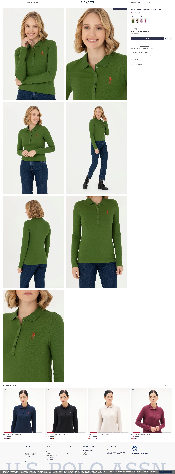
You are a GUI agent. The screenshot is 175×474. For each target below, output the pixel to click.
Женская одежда (38, 6)
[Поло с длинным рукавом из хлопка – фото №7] (33, 381)
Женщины (30, 2)
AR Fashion (135, 461)
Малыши (69, 455)
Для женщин (31, 6)
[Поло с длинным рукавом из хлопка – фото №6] (96, 287)
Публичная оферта (29, 456)
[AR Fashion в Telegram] (84, 457)
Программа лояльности (51, 455)
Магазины (27, 451)
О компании (27, 449)
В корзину (147, 38)
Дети (42, 2)
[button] (165, 385)
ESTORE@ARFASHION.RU (88, 450)
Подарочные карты (50, 457)
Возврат (48, 453)
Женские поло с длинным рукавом (58, 6)
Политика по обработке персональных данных (30, 454)
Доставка (48, 451)
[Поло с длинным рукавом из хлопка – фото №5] (33, 287)
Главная (26, 6)
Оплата (47, 449)
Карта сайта (143, 461)
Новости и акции (50, 459)
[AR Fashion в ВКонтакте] (87, 457)
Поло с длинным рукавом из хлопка (13, 434)
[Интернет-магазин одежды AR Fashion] (87, 2)
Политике (99, 472)
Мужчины (37, 2)
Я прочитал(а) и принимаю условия (115, 453)
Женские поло (47, 6)
